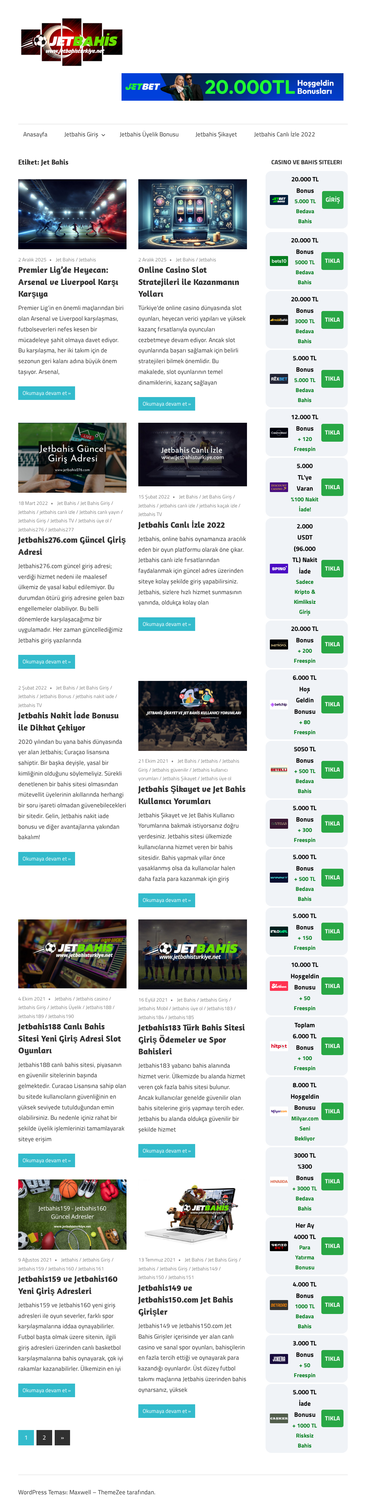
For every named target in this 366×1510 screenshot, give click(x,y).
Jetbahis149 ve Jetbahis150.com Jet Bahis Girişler (185, 1299)
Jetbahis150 (151, 1277)
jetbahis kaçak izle (218, 505)
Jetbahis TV (62, 520)
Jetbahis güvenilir (170, 769)
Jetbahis (87, 259)
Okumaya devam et (45, 393)
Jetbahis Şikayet (216, 134)
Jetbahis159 (31, 1268)
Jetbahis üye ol (93, 520)
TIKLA (332, 260)
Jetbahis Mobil (153, 1008)
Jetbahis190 (61, 1016)
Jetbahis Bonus (55, 696)
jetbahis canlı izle (57, 512)
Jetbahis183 (220, 1008)
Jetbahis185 (181, 1017)
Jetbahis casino (92, 998)
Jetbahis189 (31, 1016)
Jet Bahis (65, 259)
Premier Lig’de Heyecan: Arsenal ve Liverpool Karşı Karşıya (68, 281)
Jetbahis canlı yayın (99, 512)
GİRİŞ (333, 199)
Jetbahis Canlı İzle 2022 (284, 134)
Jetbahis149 (205, 1268)
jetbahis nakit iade (95, 696)
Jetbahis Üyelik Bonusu (149, 134)
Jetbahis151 (181, 1277)
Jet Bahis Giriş (95, 503)
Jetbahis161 (91, 1268)
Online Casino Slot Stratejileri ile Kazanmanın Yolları (188, 281)
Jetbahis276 (31, 529)
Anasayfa (35, 134)
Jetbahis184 (151, 1017)
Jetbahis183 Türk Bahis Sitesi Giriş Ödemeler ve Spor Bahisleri (191, 1039)
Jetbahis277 (61, 529)
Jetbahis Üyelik (65, 1007)
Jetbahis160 (61, 1268)
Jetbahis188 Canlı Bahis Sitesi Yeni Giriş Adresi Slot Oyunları (69, 1038)
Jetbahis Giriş (81, 134)
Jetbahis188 (99, 1007)
